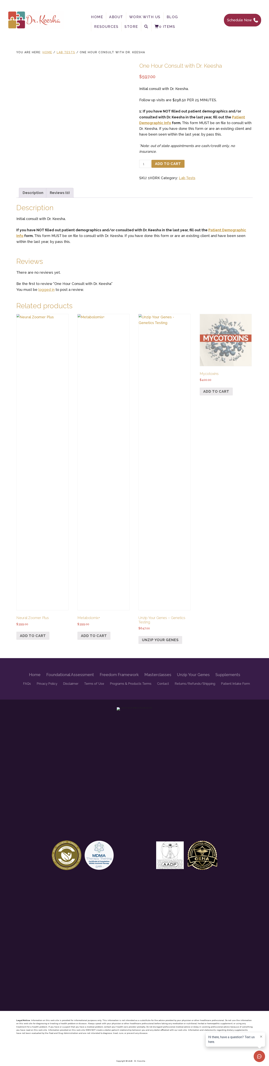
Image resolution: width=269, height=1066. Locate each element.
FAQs (27, 684)
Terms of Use (94, 684)
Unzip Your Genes (160, 640)
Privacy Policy (47, 684)
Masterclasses (157, 674)
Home (97, 17)
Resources (106, 26)
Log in (150, 1061)
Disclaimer (70, 684)
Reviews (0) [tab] (60, 193)
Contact (163, 684)
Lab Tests (66, 52)
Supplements (227, 674)
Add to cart (168, 164)
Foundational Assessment (70, 674)
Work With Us (144, 17)
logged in (46, 290)
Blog (172, 17)
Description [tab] (33, 193)
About (116, 17)
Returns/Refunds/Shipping (195, 684)
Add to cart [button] (33, 636)
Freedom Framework (119, 674)
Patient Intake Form (235, 684)
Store (131, 26)
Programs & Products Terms (130, 684)
